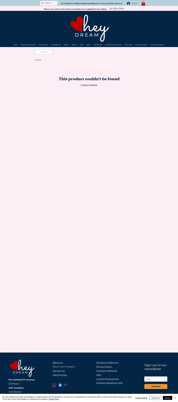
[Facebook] (60, 385)
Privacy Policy (104, 366)
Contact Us (59, 371)
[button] (143, 3)
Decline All (155, 398)
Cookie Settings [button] (141, 398)
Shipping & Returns (107, 362)
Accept (167, 398)
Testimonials (60, 375)
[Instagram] (54, 385)
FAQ (98, 375)
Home (38, 60)
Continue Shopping (89, 85)
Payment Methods (106, 371)
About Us (58, 362)
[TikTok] (66, 385)
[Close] (175, 398)
